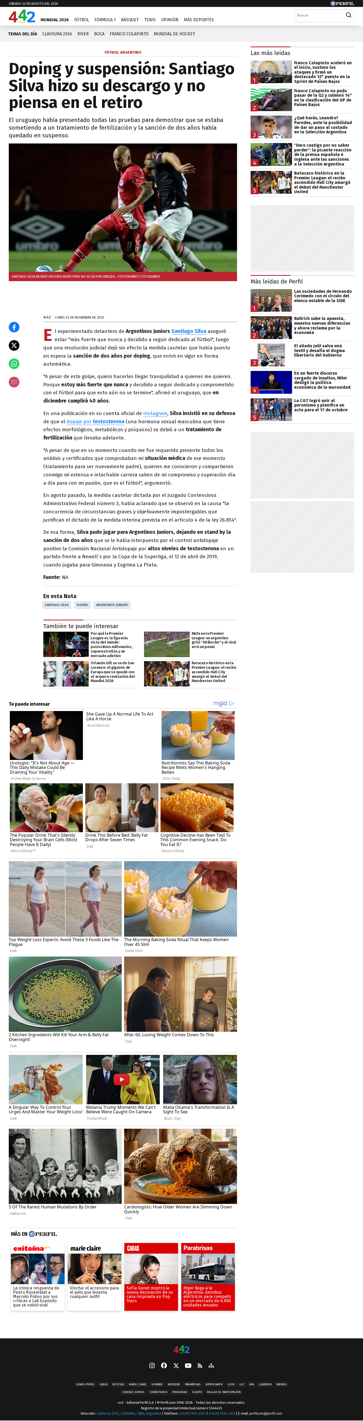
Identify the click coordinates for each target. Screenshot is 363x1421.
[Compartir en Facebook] (14, 327)
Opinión (170, 19)
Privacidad (179, 1392)
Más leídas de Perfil (277, 281)
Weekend (174, 1384)
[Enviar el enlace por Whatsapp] (14, 363)
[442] (181, 1349)
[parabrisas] (208, 1250)
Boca (99, 33)
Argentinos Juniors (112, 605)
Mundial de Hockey (174, 33)
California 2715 (107, 1413)
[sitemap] (211, 1366)
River (83, 33)
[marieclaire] (94, 1250)
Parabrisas (192, 1384)
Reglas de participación (224, 1392)
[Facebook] (164, 1366)
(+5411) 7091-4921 (192, 1413)
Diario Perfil (85, 1384)
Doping (82, 605)
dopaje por (95, 421)
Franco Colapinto (129, 33)
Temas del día (22, 33)
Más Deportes (199, 19)
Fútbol (81, 19)
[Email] (14, 382)
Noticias (118, 1384)
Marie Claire (138, 1384)
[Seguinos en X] (176, 1366)
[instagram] (152, 1366)
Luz (241, 1384)
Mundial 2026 (55, 19)
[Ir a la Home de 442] (22, 20)
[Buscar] (348, 15)
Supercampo (214, 1384)
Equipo (197, 1392)
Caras (103, 1384)
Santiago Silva (57, 605)
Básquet (130, 19)
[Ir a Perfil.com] (342, 4)
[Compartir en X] (14, 345)
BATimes (281, 1384)
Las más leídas (270, 53)
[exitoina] (38, 1250)
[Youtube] (188, 1366)
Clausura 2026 (57, 33)
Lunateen (265, 1384)
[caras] (151, 1250)
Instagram (155, 413)
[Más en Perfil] (42, 1234)
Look (231, 1384)
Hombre (157, 1384)
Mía (251, 1384)
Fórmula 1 (105, 19)
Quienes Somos (133, 1392)
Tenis (150, 19)
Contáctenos (158, 1392)
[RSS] (200, 1366)
